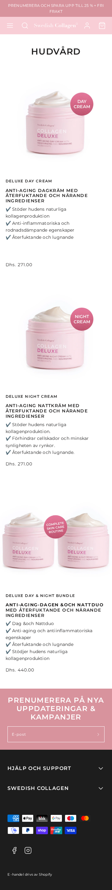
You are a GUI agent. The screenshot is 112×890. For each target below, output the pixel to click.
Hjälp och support (39, 768)
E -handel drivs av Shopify (29, 875)
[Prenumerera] (98, 734)
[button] (9, 25)
